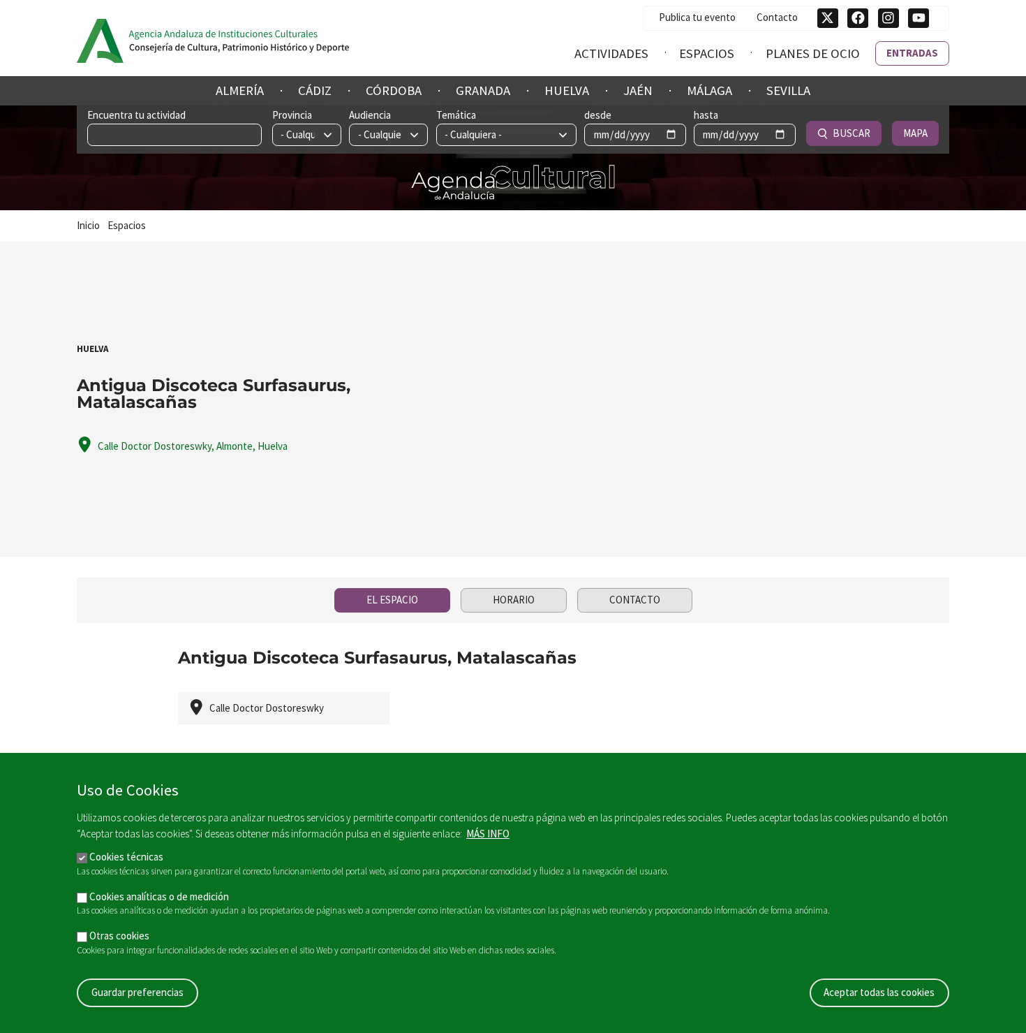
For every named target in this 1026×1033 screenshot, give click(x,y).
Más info (488, 833)
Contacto (777, 17)
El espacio (392, 599)
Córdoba (394, 90)
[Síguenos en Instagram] (888, 18)
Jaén (638, 90)
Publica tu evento (697, 17)
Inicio (88, 225)
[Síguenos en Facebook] (857, 18)
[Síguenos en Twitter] (827, 18)
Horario (514, 599)
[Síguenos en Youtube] (918, 18)
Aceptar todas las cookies (879, 992)
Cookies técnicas (126, 856)
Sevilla (788, 90)
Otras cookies (119, 935)
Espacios (706, 53)
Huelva (566, 90)
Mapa (915, 133)
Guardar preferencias (137, 992)
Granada (483, 90)
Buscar (851, 133)
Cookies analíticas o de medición (159, 896)
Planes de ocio (813, 53)
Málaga (709, 90)
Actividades (611, 53)
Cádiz (315, 90)
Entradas (912, 52)
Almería (240, 90)
